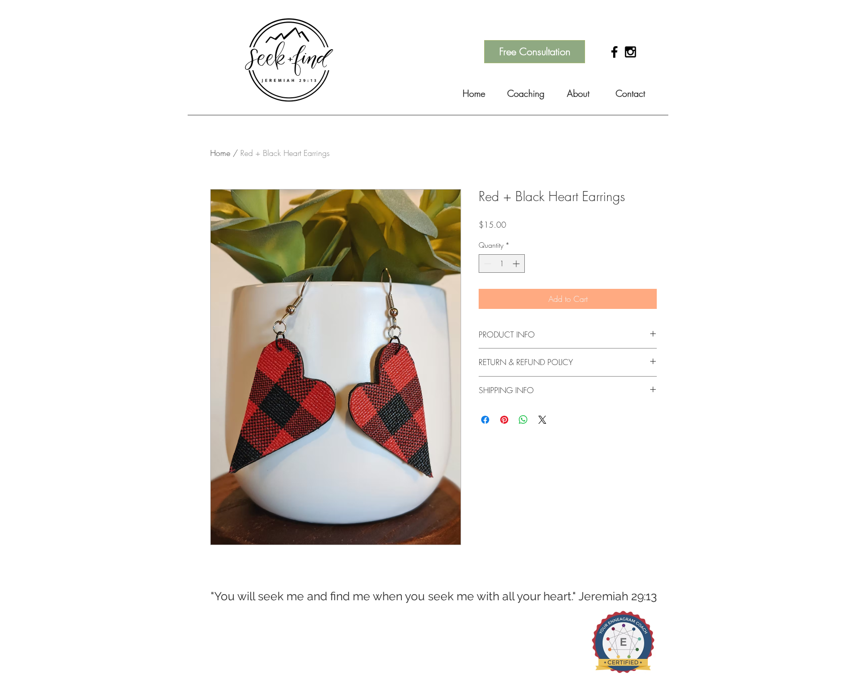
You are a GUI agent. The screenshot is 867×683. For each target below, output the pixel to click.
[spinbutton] (502, 263)
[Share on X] (542, 420)
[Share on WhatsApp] (523, 420)
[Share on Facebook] (485, 420)
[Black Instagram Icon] (630, 52)
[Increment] (517, 263)
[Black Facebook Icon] (614, 52)
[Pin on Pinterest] (504, 420)
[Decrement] (486, 263)
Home (220, 152)
